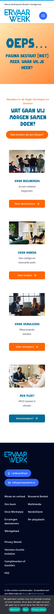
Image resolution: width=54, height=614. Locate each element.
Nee (26, 609)
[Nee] (50, 604)
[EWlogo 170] (17, 10)
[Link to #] (43, 16)
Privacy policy (38, 609)
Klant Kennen (37, 594)
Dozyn (25, 594)
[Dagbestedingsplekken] (15, 452)
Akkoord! (14, 609)
